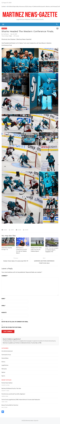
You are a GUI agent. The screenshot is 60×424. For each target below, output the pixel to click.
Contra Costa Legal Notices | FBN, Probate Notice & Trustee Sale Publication (21, 399)
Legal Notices (5, 365)
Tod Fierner (6, 34)
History (3, 361)
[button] (20, 60)
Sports (4, 28)
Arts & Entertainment (7, 351)
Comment (5, 275)
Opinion (3, 372)
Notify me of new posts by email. (12, 327)
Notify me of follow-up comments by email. (15, 321)
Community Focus (6, 354)
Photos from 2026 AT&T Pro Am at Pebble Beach (36, 249)
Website (4, 312)
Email (4, 305)
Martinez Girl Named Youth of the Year (11, 388)
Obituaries (4, 369)
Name (3, 298)
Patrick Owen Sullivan (7, 383)
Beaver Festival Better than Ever (10, 405)
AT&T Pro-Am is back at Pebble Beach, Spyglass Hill (51, 249)
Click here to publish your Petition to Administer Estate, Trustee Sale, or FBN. (22, 343)
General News (5, 358)
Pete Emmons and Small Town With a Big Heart (13, 394)
